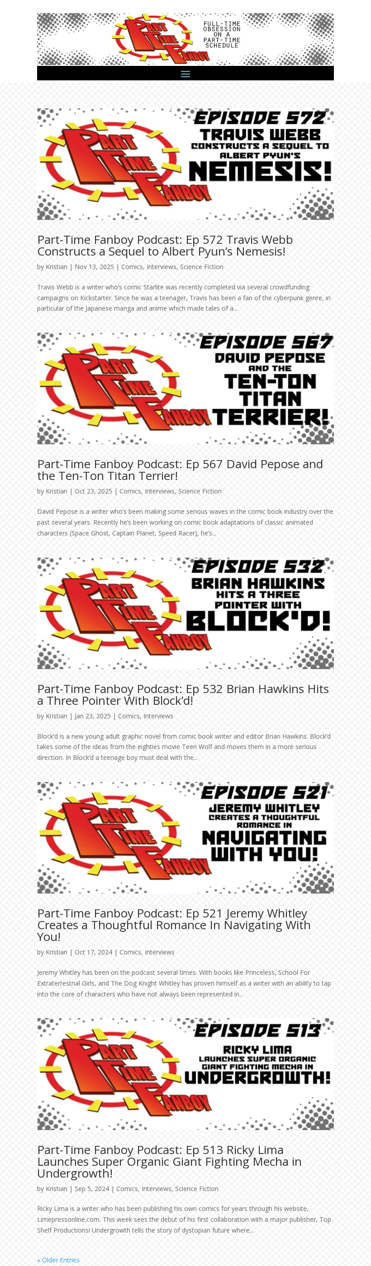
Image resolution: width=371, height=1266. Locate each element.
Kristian (56, 266)
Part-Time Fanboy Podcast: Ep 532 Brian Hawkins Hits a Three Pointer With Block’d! (183, 694)
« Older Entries (58, 1260)
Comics (132, 266)
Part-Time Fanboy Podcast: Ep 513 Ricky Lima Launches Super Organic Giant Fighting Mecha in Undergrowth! (169, 1161)
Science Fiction (202, 266)
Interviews (161, 266)
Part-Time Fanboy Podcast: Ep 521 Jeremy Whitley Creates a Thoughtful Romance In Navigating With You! (174, 925)
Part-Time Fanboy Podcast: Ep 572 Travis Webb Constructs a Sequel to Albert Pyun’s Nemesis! (165, 245)
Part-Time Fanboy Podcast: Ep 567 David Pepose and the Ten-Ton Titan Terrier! (180, 470)
